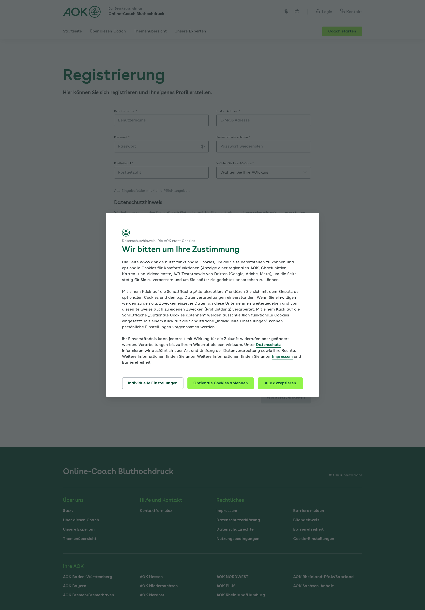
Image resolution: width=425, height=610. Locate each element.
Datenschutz (268, 345)
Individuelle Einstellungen (153, 383)
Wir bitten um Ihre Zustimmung (180, 250)
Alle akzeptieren (280, 383)
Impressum (282, 357)
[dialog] (212, 305)
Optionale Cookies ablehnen (220, 383)
